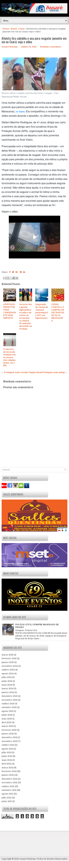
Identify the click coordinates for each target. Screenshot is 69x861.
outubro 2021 (8, 786)
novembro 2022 (9, 741)
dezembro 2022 (9, 737)
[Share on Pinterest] (20, 271)
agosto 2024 (8, 673)
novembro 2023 (9, 699)
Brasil (14, 28)
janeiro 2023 (8, 733)
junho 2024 (7, 681)
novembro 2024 (10, 665)
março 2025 (7, 654)
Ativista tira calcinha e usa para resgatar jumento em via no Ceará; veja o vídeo (34, 40)
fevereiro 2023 (9, 729)
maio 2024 (7, 684)
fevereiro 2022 (9, 771)
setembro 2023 (9, 707)
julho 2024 (7, 677)
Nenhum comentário (50, 46)
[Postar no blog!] (7, 278)
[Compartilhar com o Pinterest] (16, 278)
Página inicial (35, 372)
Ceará (21, 28)
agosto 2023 (7, 711)
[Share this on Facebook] (10, 271)
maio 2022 (7, 759)
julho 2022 (7, 752)
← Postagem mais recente (15, 372)
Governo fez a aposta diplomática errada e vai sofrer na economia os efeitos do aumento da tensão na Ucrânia (25, 316)
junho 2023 (7, 714)
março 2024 (7, 688)
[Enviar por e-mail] (4, 278)
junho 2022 (7, 756)
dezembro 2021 (9, 778)
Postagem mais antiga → (55, 372)
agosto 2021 (7, 793)
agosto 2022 (7, 748)
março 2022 (7, 767)
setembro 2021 (9, 790)
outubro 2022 (8, 744)
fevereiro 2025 (9, 658)
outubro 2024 (8, 669)
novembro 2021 (9, 782)
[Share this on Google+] (17, 271)
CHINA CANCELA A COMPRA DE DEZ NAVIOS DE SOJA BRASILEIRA (57, 312)
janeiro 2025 (8, 662)
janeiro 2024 (8, 692)
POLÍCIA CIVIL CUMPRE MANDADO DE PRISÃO (37, 626)
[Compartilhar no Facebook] (13, 278)
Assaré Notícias (27, 858)
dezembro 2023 (9, 695)
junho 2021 (7, 801)
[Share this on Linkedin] (24, 271)
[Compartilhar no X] (10, 278)
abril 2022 (6, 763)
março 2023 (7, 726)
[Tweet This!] (13, 271)
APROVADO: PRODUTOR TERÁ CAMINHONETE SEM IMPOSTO (9, 311)
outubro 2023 (8, 703)
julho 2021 (6, 797)
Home (6, 28)
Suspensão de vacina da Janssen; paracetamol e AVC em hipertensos (41, 311)
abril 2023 (6, 722)
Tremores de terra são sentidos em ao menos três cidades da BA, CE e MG (9, 357)
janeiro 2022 (8, 774)
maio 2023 (7, 718)
